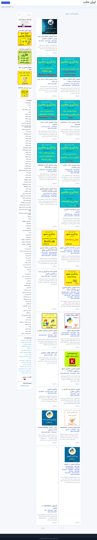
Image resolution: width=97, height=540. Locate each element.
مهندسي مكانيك (28, 324)
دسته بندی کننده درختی (75, 83)
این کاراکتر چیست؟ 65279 (25, 366)
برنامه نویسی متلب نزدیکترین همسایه (70, 123)
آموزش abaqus (28, 116)
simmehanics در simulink (26, 244)
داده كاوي (55, 169)
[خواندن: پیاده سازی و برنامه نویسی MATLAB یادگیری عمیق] (49, 238)
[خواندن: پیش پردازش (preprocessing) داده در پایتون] (49, 418)
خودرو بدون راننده (27, 267)
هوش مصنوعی (47, 40)
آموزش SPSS (28, 189)
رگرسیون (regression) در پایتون (49, 507)
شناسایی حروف (67, 472)
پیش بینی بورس (28, 253)
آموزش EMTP (28, 141)
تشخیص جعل (76, 471)
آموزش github (28, 152)
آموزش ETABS (28, 145)
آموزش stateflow (28, 191)
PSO (30, 233)
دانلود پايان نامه (73, 334)
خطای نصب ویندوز (27, 364)
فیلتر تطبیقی (28, 303)
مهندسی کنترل (28, 319)
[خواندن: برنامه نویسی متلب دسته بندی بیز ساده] (47, 67)
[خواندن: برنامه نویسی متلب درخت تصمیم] (47, 110)
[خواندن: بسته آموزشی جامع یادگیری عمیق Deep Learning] (72, 278)
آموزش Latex (28, 161)
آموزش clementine (27, 134)
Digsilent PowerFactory (26, 221)
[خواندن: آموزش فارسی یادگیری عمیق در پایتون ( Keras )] (72, 359)
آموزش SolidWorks (27, 186)
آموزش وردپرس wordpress (26, 202)
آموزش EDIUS (28, 138)
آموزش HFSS (28, 154)
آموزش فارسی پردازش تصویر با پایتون (47, 331)
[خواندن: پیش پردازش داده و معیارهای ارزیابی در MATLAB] (47, 153)
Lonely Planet (28, 223)
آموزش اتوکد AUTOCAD (26, 123)
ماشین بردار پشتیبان (75, 85)
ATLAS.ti (29, 105)
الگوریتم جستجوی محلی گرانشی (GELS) (25, 213)
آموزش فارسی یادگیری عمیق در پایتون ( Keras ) (71, 370)
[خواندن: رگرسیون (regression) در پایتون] (49, 475)
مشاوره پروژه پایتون (73, 330)
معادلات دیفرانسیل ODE (26, 315)
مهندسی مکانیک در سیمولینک (25, 322)
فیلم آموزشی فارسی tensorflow (70, 427)
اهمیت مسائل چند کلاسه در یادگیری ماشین (71, 390)
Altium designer (28, 103)
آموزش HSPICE (28, 157)
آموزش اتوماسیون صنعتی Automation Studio (26, 126)
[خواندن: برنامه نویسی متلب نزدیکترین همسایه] (70, 110)
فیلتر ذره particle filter (27, 306)
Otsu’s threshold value (70, 468)
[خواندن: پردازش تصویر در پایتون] (72, 454)
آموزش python (54, 40)
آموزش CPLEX (28, 136)
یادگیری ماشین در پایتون (52, 42)
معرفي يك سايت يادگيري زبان (24, 369)
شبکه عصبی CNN (76, 250)
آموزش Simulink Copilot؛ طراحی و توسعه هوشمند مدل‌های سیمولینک (26, 342)
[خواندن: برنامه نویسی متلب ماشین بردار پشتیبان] (70, 153)
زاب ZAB (29, 281)
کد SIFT (29, 308)
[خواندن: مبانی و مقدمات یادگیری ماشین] (70, 197)
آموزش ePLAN (28, 143)
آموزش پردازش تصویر (53, 252)
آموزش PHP (28, 173)
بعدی (42, 528)
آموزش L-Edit (28, 159)
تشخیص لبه (71, 471)
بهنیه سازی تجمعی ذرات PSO (25, 251)
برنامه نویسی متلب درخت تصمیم (48, 123)
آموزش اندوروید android (26, 129)
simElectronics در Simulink (26, 239)
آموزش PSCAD (28, 175)
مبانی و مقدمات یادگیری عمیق (70, 248)
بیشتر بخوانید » (54, 53)
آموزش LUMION (28, 166)
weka (30, 246)
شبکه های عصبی (67, 83)
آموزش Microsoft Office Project (25, 170)
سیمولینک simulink (27, 285)
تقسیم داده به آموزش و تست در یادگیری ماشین (47, 272)
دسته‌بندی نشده (28, 278)
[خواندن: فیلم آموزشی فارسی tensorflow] (72, 418)
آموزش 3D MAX (28, 114)
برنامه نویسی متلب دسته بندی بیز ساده (47, 80)
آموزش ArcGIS (28, 121)
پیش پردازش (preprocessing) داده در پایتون (47, 428)
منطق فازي (29, 317)
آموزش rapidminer (27, 179)
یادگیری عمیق (41, 40)
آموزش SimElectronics (27, 184)
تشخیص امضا (64, 469)
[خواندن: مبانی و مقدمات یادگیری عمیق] (72, 238)
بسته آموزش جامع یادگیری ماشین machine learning (48, 190)
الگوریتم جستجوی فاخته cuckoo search (25, 210)
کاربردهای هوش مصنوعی (49, 352)
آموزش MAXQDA (27, 168)
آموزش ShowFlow (27, 182)
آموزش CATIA (28, 131)
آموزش (78, 292)
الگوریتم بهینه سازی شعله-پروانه (25, 207)
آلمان (30, 107)
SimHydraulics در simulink (26, 242)
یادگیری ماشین (52, 389)
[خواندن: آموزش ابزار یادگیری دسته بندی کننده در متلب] (70, 67)
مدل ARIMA (28, 313)
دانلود (78, 334)
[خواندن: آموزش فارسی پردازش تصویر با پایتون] (49, 320)
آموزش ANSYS (28, 119)
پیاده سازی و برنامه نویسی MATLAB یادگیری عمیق (48, 249)
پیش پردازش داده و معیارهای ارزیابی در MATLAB (47, 166)
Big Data (29, 217)
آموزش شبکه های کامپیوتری (25, 195)
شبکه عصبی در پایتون (68, 250)
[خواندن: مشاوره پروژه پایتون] (72, 320)
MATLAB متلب (54, 126)
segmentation (70, 469)
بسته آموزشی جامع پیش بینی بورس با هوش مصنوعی (47, 37)
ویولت (30, 326)
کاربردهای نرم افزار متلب (26, 350)
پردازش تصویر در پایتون (72, 464)
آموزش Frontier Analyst (26, 150)
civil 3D (29, 219)
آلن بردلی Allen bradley (27, 109)
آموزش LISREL (28, 163)
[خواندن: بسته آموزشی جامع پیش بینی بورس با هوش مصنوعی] (49, 26)
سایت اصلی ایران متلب (5, 2)
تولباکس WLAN (28, 262)
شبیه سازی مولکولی (27, 299)
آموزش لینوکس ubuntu (27, 198)
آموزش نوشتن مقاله (27, 200)
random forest (76, 469)
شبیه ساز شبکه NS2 (27, 297)
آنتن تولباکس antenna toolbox (25, 205)
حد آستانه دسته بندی (75, 472)
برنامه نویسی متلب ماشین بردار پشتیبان (71, 166)
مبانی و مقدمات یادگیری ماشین (72, 210)
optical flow (77, 468)
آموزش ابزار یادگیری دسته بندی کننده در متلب (71, 80)
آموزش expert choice (27, 147)
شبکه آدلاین (28, 287)
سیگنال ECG (28, 283)
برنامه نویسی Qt (28, 249)
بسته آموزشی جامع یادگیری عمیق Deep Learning (71, 288)
